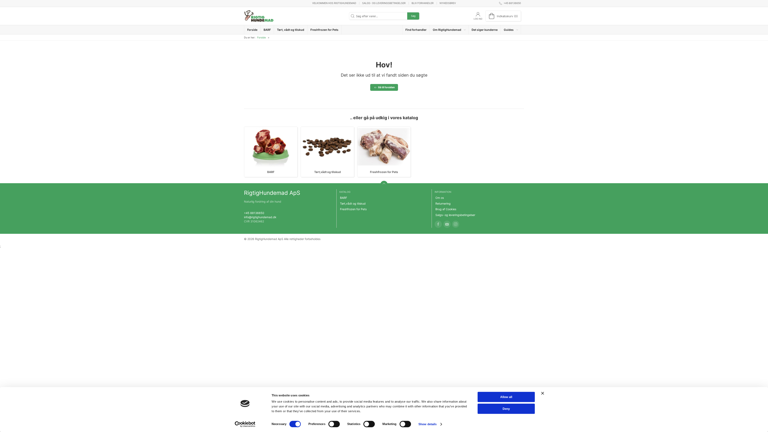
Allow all (506, 397)
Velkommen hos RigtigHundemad (334, 3)
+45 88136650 (254, 213)
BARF (270, 172)
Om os (439, 197)
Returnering (443, 203)
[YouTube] (447, 224)
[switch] (334, 424)
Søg (413, 15)
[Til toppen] (384, 184)
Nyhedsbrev (448, 3)
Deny (506, 408)
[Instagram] (455, 224)
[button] (449, 29)
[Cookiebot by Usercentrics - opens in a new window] (245, 424)
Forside (261, 37)
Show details (427, 424)
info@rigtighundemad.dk (260, 217)
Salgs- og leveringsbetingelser (384, 3)
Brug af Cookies (445, 209)
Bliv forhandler (423, 3)
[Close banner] (542, 393)
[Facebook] (438, 224)
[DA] (259, 16)
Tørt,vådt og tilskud (327, 172)
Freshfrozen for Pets (384, 172)
